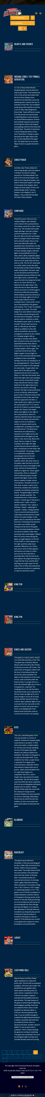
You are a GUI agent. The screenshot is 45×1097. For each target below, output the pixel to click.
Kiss (16, 727)
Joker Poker (20, 160)
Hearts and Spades (23, 44)
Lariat (17, 937)
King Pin (18, 584)
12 (32, 1056)
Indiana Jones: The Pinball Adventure (27, 78)
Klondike (18, 820)
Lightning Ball (21, 970)
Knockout (19, 852)
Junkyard (18, 211)
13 (38, 1056)
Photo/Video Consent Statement (22, 1077)
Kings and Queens (22, 649)
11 (26, 1056)
